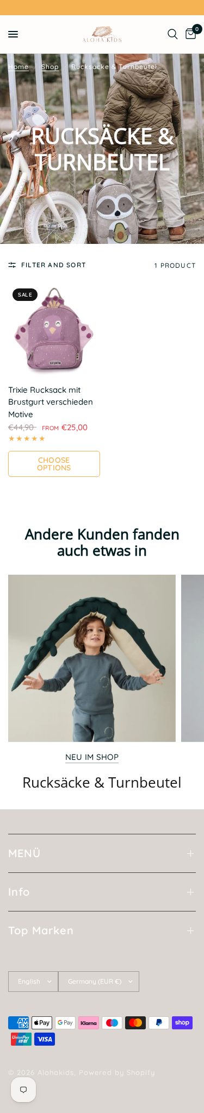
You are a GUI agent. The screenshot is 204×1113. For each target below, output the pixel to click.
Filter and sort (53, 265)
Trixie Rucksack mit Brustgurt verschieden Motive (50, 402)
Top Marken (41, 930)
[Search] (173, 34)
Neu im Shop (92, 757)
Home (18, 66)
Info (19, 891)
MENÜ (24, 853)
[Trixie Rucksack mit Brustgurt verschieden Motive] (54, 330)
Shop (50, 66)
